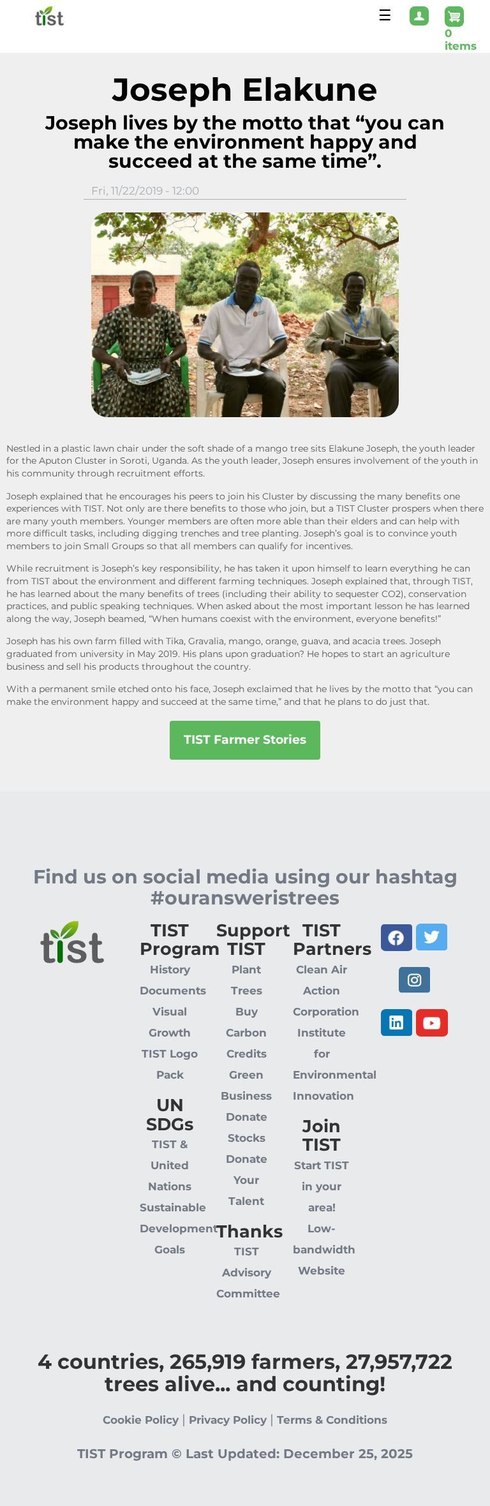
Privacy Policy (228, 1420)
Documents (173, 990)
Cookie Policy (141, 1420)
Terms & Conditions (332, 1420)
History (170, 969)
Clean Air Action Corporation (326, 990)
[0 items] (464, 16)
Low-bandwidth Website (324, 1249)
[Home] (32, 14)
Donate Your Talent (246, 1180)
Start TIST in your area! (321, 1186)
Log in (419, 23)
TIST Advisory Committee (248, 1272)
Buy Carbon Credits (246, 1032)
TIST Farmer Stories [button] (245, 739)
